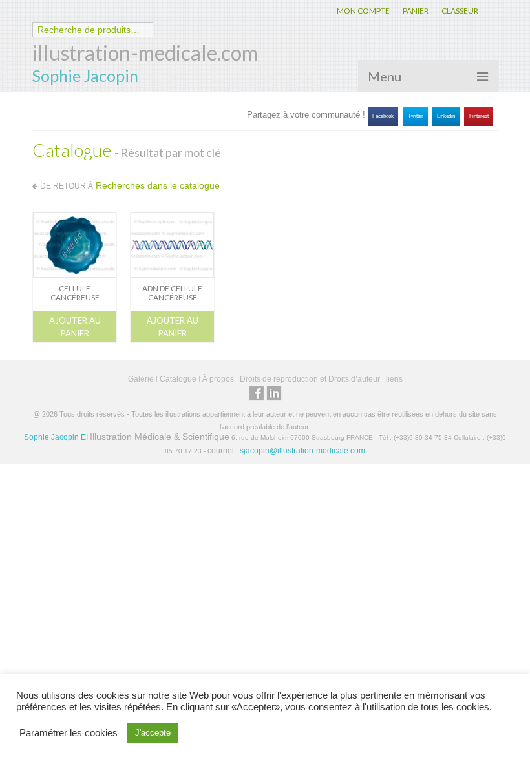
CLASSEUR (459, 10)
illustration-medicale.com (145, 52)
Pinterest (479, 116)
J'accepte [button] (153, 732)
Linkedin (446, 116)
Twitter (415, 116)
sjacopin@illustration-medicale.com (302, 450)
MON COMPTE (363, 10)
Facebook (383, 116)
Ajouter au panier (75, 326)
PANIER (416, 10)
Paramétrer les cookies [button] (68, 733)
